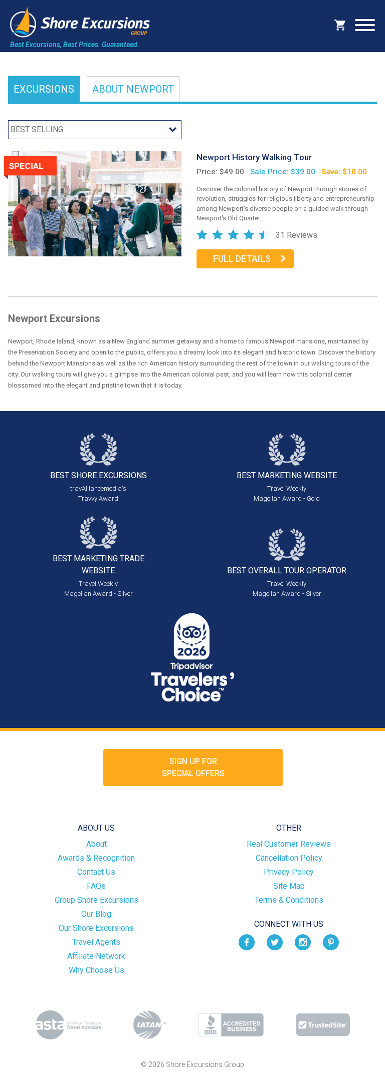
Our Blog (96, 914)
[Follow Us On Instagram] (303, 942)
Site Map (289, 886)
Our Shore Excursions (96, 928)
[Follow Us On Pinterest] (331, 942)
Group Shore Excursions (96, 900)
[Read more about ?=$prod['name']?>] (94, 203)
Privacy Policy (289, 872)
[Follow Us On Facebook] (247, 942)
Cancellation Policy (289, 858)
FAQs (96, 886)
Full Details (242, 258)
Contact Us (96, 872)
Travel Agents (96, 942)
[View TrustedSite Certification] (323, 1024)
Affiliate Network (96, 956)
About (133, 89)
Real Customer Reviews (289, 844)
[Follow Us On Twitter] (275, 942)
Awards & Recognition (96, 858)
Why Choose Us (96, 970)
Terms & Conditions (289, 900)
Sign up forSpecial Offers (193, 767)
